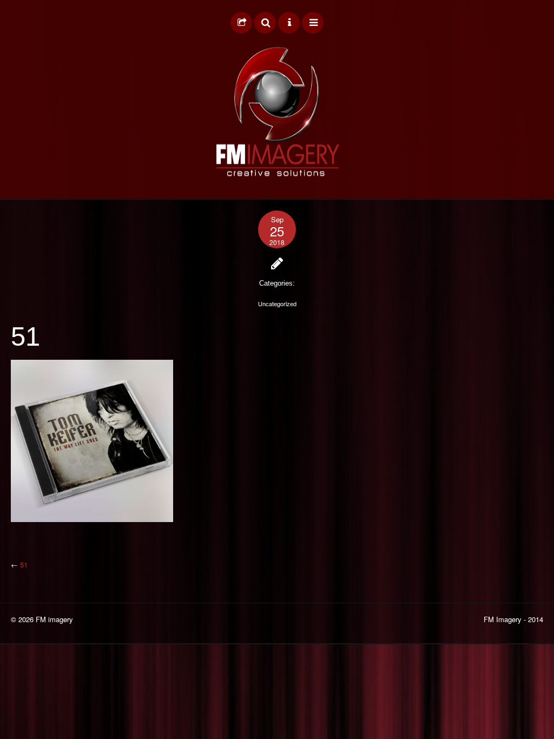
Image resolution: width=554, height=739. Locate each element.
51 (24, 564)
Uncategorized (277, 303)
